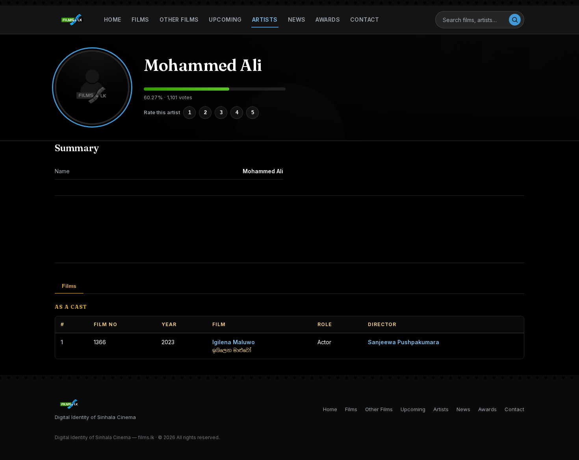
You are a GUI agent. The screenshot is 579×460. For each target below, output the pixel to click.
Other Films (179, 19)
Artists (265, 19)
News (297, 19)
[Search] (515, 20)
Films (140, 19)
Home (112, 19)
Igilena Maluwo (233, 342)
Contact (364, 19)
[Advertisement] (289, 229)
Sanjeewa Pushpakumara (403, 342)
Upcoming (225, 19)
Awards (327, 19)
